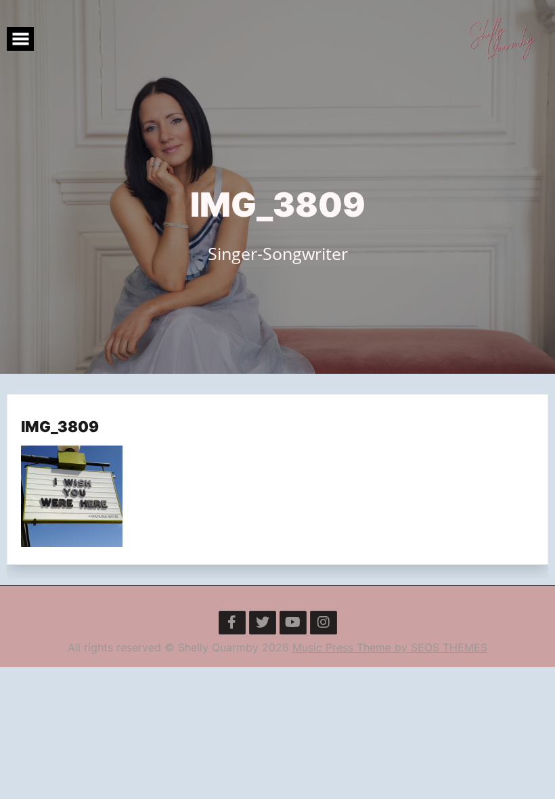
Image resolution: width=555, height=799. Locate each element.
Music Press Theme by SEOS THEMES (389, 647)
